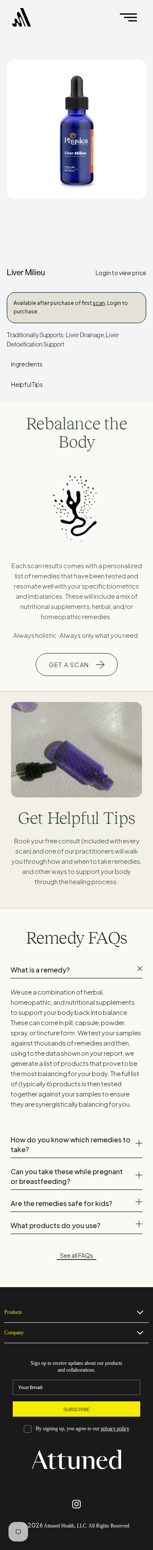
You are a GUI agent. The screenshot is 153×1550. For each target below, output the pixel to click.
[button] (128, 17)
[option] (77, 129)
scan (99, 303)
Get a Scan (69, 664)
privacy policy (115, 1429)
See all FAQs (76, 1255)
